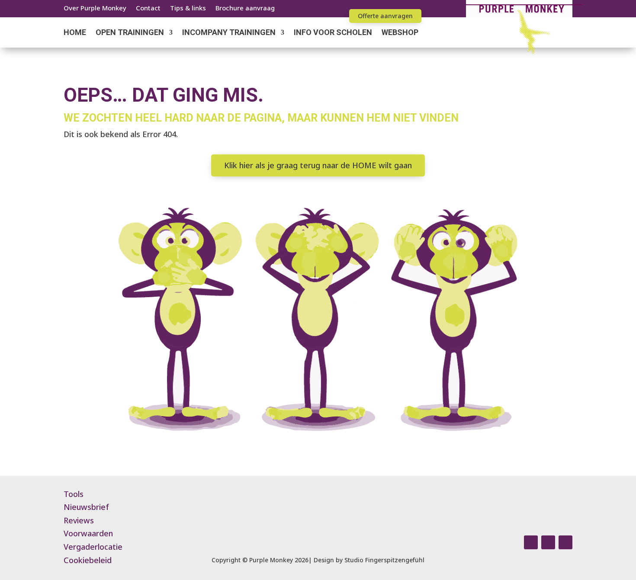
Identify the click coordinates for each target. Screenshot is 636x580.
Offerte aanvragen (385, 16)
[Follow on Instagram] (531, 542)
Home (75, 33)
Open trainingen (130, 33)
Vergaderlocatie (93, 547)
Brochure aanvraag (245, 8)
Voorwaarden (88, 533)
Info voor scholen (333, 33)
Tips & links (188, 8)
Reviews (79, 520)
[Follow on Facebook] (548, 542)
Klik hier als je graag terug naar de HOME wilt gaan (318, 165)
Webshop (400, 33)
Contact (148, 8)
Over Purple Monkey (95, 8)
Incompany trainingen (229, 33)
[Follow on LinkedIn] (565, 542)
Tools (74, 494)
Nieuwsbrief (86, 507)
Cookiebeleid (88, 560)
